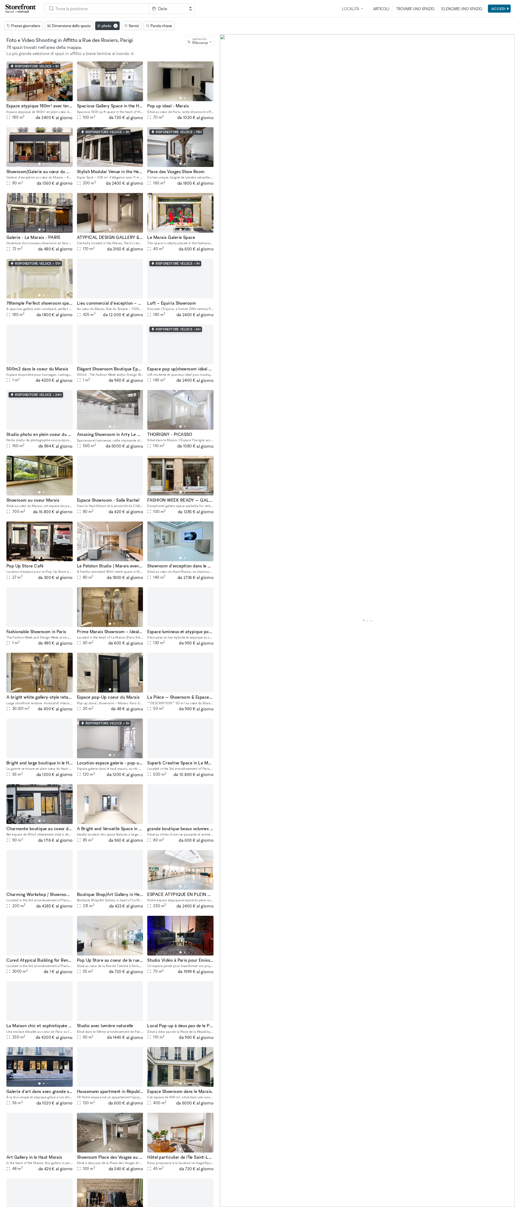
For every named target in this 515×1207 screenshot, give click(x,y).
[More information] (132, 54)
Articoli (381, 8)
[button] (39, 98)
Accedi (498, 8)
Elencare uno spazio (462, 8)
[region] (367, 620)
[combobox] (96, 8)
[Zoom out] (226, 1193)
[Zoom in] (226, 1185)
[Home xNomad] (20, 8)
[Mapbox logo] (233, 1202)
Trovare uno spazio (415, 8)
